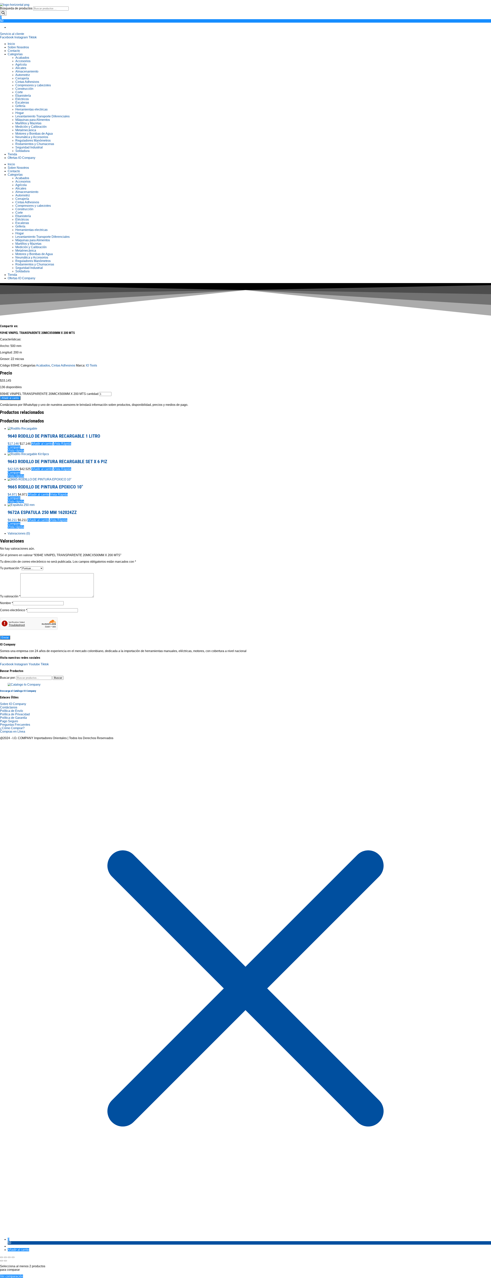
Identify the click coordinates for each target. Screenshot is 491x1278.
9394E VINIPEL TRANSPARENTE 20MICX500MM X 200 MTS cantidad (49, 393)
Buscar (58, 677)
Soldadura (22, 150)
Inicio (11, 43)
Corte (19, 92)
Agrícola (21, 64)
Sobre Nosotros (18, 47)
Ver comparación (11, 1276)
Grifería (20, 106)
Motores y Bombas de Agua (34, 133)
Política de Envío (11, 710)
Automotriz (22, 75)
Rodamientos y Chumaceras (34, 144)
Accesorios (22, 61)
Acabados (22, 57)
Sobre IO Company (13, 704)
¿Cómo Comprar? (12, 728)
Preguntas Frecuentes (15, 724)
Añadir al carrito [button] (42, 443)
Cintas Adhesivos (27, 81)
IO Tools (91, 365)
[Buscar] (3, 13)
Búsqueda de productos (16, 8)
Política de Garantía (13, 717)
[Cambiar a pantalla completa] (5, 1257)
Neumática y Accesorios (31, 137)
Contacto (14, 50)
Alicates (20, 68)
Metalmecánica (25, 130)
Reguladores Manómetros (33, 140)
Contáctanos (8, 707)
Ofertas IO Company (21, 157)
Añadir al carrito (10, 398)
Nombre (6, 603)
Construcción (24, 88)
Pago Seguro (9, 721)
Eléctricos (22, 99)
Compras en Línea (12, 731)
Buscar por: (8, 677)
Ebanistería (23, 95)
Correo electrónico (13, 610)
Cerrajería (22, 78)
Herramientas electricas (31, 109)
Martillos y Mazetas (28, 123)
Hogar (19, 112)
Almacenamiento (26, 71)
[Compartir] (9, 1257)
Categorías (15, 54)
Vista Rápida (62, 443)
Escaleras (22, 102)
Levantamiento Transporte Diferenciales (42, 116)
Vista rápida (16, 450)
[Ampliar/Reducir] (1, 1257)
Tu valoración (10, 596)
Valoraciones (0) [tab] (19, 533)
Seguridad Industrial (29, 147)
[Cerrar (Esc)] (13, 1257)
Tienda (12, 154)
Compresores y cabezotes (33, 85)
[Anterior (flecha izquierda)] (1, 1260)
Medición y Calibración (31, 126)
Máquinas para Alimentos (32, 119)
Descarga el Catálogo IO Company (18, 690)
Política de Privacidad (15, 714)
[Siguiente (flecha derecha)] (5, 1260)
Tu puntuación (10, 568)
